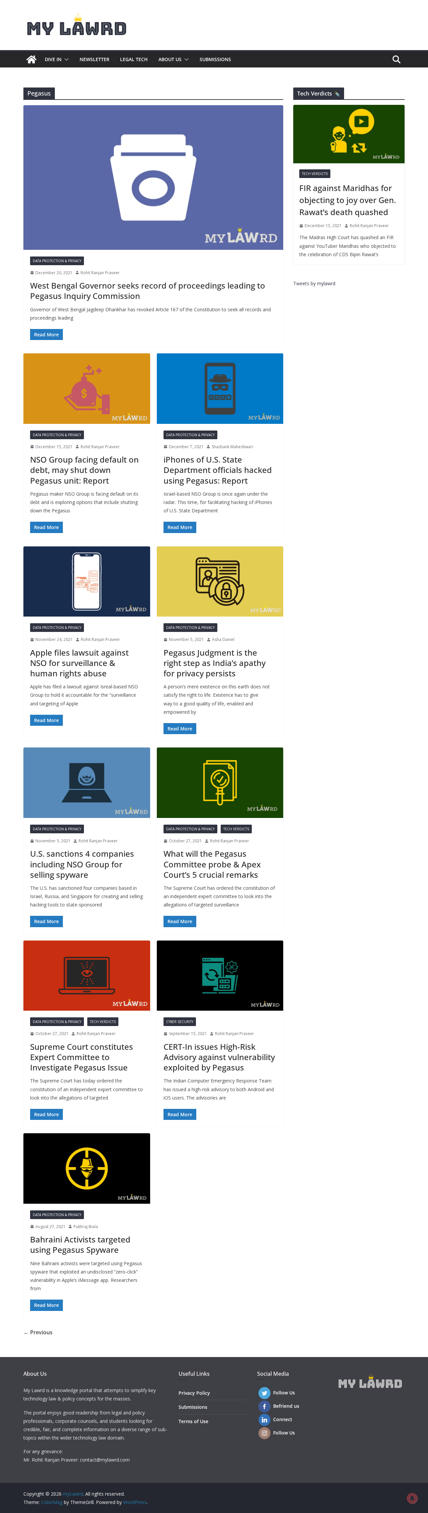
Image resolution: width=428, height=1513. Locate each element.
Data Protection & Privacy (57, 261)
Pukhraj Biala (86, 1226)
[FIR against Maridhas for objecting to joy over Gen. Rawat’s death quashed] (349, 134)
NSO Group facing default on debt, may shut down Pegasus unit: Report (84, 470)
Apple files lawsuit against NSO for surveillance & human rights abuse (79, 663)
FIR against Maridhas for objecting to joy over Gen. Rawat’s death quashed (347, 199)
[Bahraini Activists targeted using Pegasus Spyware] (86, 1168)
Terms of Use (193, 1421)
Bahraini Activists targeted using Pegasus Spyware (80, 1244)
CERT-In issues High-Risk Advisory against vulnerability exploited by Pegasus (219, 1057)
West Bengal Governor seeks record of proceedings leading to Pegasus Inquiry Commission (147, 290)
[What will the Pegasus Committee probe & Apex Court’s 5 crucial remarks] (220, 782)
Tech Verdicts (236, 829)
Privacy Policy (194, 1393)
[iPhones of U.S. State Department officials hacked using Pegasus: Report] (220, 388)
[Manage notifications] (412, 1498)
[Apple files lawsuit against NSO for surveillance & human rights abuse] (86, 581)
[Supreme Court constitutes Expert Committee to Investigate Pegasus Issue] (86, 976)
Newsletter (94, 59)
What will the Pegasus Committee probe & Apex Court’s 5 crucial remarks (212, 864)
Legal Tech (134, 59)
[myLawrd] (31, 59)
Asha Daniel (223, 639)
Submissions (215, 59)
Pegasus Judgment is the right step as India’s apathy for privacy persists (214, 663)
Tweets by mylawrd (314, 283)
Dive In (53, 59)
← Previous (37, 1332)
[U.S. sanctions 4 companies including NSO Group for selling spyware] (86, 782)
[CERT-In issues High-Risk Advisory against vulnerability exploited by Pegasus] (220, 976)
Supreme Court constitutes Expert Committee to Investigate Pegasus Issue (81, 1057)
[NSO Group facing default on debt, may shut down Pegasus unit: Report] (86, 388)
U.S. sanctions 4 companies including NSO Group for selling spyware (82, 864)
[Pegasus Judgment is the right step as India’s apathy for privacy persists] (220, 581)
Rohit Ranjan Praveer (100, 273)
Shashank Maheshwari (232, 447)
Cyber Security (179, 1021)
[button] (65, 59)
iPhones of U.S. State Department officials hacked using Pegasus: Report (218, 470)
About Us (170, 59)
